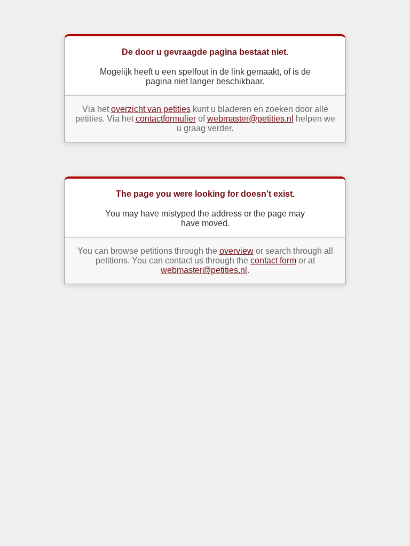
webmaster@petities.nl (250, 118)
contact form (273, 260)
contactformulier (166, 118)
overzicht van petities (151, 109)
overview (236, 250)
